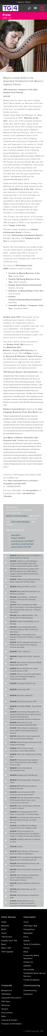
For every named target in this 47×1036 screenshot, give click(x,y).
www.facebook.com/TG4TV (22, 541)
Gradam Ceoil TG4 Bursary (24, 775)
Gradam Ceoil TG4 (9, 940)
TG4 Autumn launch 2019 (23, 701)
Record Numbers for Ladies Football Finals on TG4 (24, 669)
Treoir (26, 922)
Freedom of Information (11, 1023)
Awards (27, 940)
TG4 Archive (6, 936)
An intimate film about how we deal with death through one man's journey (25, 819)
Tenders (4, 1009)
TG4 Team (5, 1001)
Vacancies (5, 1005)
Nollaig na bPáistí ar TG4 (23, 586)
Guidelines (28, 994)
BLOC (3, 929)
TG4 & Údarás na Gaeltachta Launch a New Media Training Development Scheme (24, 877)
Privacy (27, 948)
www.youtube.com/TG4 (21, 547)
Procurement (7, 1012)
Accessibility (29, 969)
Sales (3, 1016)
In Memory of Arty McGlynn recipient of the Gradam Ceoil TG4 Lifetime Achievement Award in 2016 (24, 563)
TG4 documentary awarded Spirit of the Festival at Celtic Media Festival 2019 (24, 762)
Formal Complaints (32, 979)
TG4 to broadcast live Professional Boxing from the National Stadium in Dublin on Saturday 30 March (25, 833)
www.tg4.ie (15, 535)
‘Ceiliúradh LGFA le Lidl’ (23, 683)
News (3, 944)
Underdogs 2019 (20, 689)
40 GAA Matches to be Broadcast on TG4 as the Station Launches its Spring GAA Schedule (23, 903)
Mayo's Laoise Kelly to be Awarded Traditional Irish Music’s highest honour (26, 637)
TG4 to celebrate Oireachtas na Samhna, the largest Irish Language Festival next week (25, 644)
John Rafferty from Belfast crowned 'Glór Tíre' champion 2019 (23, 826)
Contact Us (28, 962)
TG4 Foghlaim (7, 951)
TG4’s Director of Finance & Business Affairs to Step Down (24, 852)
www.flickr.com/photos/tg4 (22, 544)
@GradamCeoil (29, 493)
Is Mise (16, 846)
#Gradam (8, 496)
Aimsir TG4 (6, 948)
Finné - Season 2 (20, 651)
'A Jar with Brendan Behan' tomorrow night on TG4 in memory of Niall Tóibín (24, 629)
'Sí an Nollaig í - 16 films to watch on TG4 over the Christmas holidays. (23, 599)
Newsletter (28, 933)
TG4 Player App (30, 925)
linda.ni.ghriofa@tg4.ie (20, 521)
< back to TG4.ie (23, 2)
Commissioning (30, 990)
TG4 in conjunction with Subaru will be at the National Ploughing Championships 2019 (25, 676)
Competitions (29, 929)
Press (26, 936)
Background (6, 990)
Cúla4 (3, 922)
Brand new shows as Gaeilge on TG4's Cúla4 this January (25, 556)
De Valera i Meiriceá (21, 695)
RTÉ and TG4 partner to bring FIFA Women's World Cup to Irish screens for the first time (24, 800)
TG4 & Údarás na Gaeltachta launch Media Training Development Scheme (24, 730)
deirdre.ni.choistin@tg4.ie (17, 516)
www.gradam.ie (32, 490)
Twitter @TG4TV (18, 538)
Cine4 (3, 933)
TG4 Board (6, 994)
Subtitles (27, 965)
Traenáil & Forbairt (9, 1020)
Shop (26, 951)
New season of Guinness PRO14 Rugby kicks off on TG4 (25, 663)
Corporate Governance (11, 997)
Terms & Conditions (32, 944)
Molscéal (5, 925)
